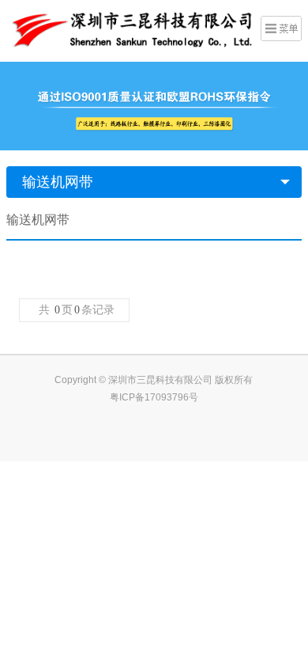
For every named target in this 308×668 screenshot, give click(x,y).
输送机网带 (57, 182)
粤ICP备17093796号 (154, 397)
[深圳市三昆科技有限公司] (129, 29)
